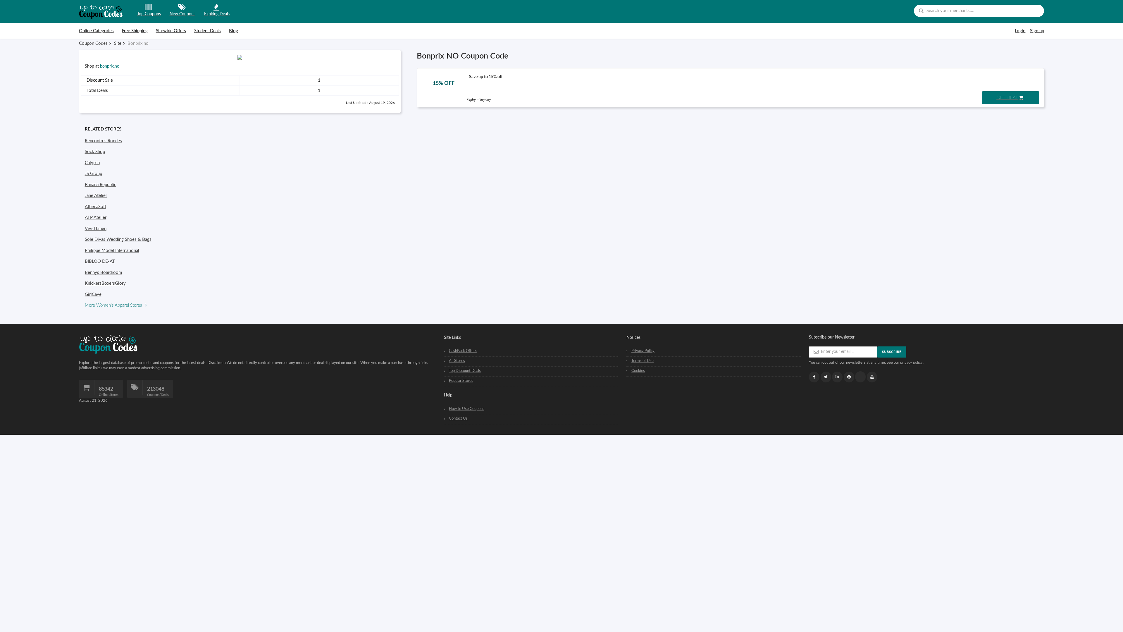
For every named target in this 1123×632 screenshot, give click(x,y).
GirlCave (93, 294)
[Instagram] (860, 376)
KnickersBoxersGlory (105, 283)
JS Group (93, 173)
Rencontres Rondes (103, 141)
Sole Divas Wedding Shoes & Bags (118, 239)
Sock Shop (95, 152)
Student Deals (207, 31)
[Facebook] (814, 377)
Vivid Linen (95, 228)
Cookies (638, 370)
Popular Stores (461, 380)
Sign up (1037, 31)
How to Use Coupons (466, 409)
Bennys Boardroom (103, 272)
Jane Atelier (96, 195)
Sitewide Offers (171, 31)
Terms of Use (642, 361)
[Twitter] (826, 377)
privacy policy (911, 362)
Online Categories (96, 31)
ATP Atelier (95, 217)
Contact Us (458, 418)
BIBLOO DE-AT (100, 261)
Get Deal (1007, 97)
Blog (233, 31)
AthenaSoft (95, 207)
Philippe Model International (112, 250)
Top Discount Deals (465, 370)
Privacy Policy (642, 351)
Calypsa (92, 163)
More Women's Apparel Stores (114, 305)
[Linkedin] (837, 377)
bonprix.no (109, 66)
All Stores (457, 361)
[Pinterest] (849, 377)
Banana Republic (100, 185)
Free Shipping (135, 31)
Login (1020, 31)
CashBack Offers (463, 351)
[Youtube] (872, 377)
